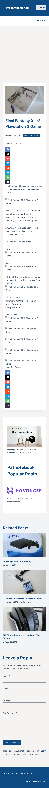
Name (6, 676)
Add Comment (10, 713)
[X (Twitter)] (24, 154)
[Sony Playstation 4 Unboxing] (24, 545)
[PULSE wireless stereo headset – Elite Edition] (24, 619)
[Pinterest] (24, 158)
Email (6, 688)
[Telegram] (24, 172)
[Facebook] (24, 149)
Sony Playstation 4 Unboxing (17, 561)
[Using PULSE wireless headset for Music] (24, 582)
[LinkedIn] (24, 163)
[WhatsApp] (24, 177)
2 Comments (26, 602)
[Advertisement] (24, 51)
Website (6, 701)
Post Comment (12, 742)
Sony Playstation (31, 135)
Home (28, 782)
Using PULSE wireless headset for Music (23, 598)
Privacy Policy (39, 782)
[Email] (24, 182)
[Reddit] (24, 168)
